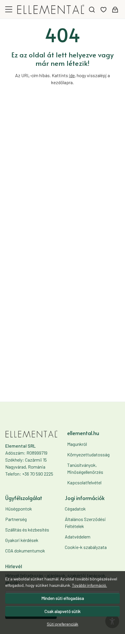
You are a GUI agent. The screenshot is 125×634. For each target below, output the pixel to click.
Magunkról (77, 444)
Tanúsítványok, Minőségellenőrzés (85, 468)
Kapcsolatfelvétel (84, 482)
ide (72, 75)
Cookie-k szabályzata (86, 547)
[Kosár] (115, 9)
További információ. (89, 585)
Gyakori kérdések (21, 540)
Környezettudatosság (88, 454)
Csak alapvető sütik (62, 611)
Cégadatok (75, 508)
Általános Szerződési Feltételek (85, 522)
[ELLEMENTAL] (51, 9)
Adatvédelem (77, 536)
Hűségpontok (18, 508)
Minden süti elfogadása (62, 598)
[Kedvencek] (103, 9)
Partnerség (16, 519)
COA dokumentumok (25, 550)
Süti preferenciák (62, 623)
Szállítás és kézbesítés (27, 529)
